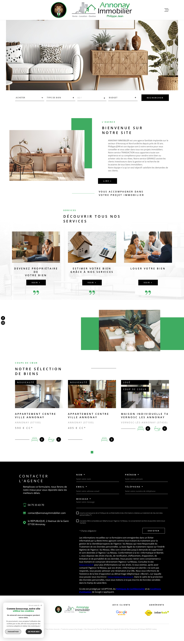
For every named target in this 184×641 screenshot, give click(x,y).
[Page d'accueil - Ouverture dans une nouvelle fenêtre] (121, 613)
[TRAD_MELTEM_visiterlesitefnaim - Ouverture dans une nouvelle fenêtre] (148, 613)
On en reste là (34, 605)
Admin (123, 629)
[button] (92, 452)
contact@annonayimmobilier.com (47, 513)
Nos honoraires (89, 629)
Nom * (80, 475)
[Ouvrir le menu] (166, 10)
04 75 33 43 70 (36, 505)
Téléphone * (134, 487)
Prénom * (132, 475)
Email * (81, 487)
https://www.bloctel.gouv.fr (120, 576)
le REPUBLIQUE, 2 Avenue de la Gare (48, 522)
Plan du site (101, 629)
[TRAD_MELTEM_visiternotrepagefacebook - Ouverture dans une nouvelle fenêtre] (3, 318)
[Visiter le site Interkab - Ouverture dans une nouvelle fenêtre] (161, 612)
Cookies (154, 629)
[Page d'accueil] (92, 10)
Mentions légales (113, 629)
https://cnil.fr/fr (86, 564)
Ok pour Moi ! (34, 631)
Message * (83, 499)
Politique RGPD (144, 629)
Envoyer (153, 531)
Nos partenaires (132, 629)
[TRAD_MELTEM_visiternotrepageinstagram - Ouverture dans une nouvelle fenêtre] (3, 323)
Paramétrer (13, 631)
